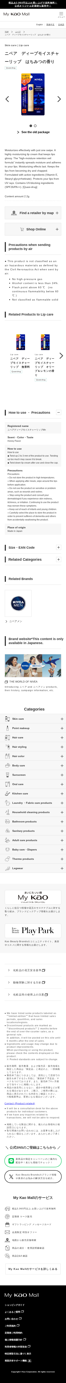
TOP (7, 32)
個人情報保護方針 (13, 1339)
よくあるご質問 (12, 1312)
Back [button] (7, 99)
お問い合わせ (11, 1319)
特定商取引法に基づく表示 (18, 1353)
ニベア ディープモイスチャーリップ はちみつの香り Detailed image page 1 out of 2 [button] (31, 126)
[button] (33, 213)
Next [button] (59, 99)
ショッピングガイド (15, 1305)
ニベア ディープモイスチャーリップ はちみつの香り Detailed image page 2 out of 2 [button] (35, 126)
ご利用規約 (10, 1326)
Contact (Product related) (20, 1103)
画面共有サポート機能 (16, 1360)
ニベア (18, 32)
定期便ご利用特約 (13, 1333)
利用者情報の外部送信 (16, 1346)
